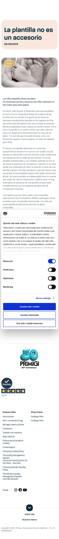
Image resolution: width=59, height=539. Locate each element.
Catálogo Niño (37, 417)
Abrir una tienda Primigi (13, 421)
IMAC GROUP (9, 437)
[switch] (52, 270)
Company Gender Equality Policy (14, 468)
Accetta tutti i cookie (29, 306)
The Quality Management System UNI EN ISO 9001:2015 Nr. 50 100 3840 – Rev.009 (15, 459)
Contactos (7, 429)
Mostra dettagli (43, 298)
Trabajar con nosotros (12, 433)
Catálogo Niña (37, 421)
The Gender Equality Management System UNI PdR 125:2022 (12, 476)
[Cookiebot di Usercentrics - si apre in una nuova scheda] (44, 213)
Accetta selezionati (29, 315)
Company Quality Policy (13, 451)
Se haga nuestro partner (13, 425)
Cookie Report (9, 447)
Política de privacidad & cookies (13, 442)
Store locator (8, 417)
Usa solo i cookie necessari (29, 323)
